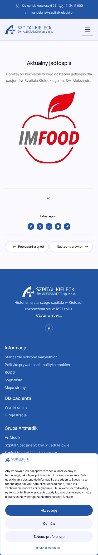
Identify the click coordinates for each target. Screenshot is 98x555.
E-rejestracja (16, 415)
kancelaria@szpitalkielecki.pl (52, 12)
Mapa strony (15, 387)
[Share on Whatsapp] (58, 226)
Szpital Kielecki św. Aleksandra (31, 452)
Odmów (49, 523)
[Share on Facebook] (31, 226)
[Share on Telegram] (67, 226)
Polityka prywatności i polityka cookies (37, 364)
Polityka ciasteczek (47, 548)
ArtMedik (12, 437)
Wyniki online (16, 407)
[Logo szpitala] (29, 29)
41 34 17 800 (74, 5)
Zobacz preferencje (49, 536)
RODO (10, 372)
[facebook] (49, 328)
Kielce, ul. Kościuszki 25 (39, 5)
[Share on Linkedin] (49, 226)
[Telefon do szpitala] (61, 6)
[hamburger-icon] (87, 29)
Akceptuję (49, 510)
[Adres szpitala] (17, 6)
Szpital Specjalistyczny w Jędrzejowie (37, 445)
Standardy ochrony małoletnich (31, 357)
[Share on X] (40, 226)
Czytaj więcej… (49, 315)
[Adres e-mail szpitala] (27, 13)
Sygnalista (13, 380)
